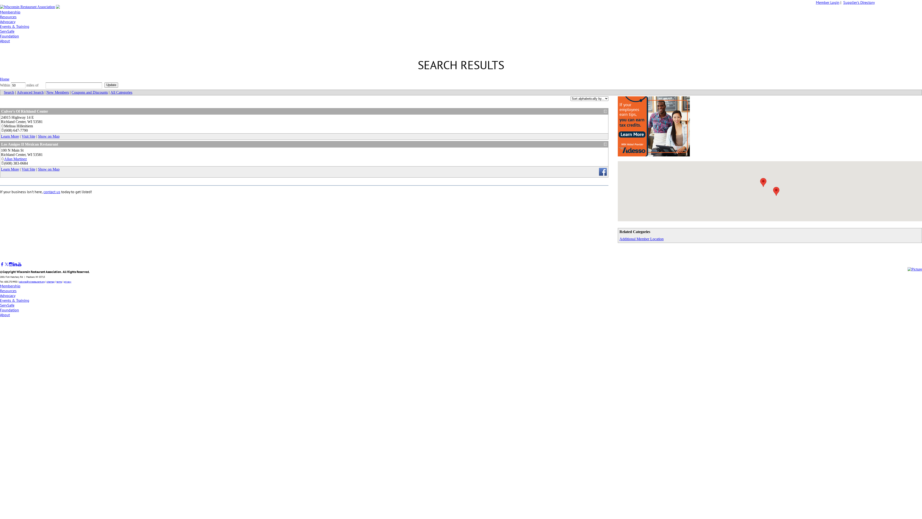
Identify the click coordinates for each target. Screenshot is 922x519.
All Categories (121, 92)
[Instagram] (11, 264)
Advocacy (7, 21)
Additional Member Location (641, 239)
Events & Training (14, 26)
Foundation (9, 36)
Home (4, 79)
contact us (51, 191)
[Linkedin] (15, 264)
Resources (8, 16)
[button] (763, 182)
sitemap (51, 281)
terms (59, 281)
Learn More (10, 136)
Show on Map (49, 136)
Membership (10, 12)
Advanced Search (30, 92)
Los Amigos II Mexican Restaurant (29, 144)
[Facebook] (2, 264)
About (5, 40)
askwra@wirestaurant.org (32, 281)
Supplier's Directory (859, 2)
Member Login (827, 2)
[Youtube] (19, 264)
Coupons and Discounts (90, 92)
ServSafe (7, 31)
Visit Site (28, 136)
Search (9, 92)
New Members (57, 92)
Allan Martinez (15, 159)
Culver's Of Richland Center (24, 111)
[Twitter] (6, 264)
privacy (67, 281)
